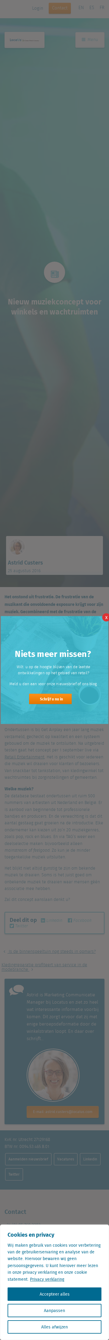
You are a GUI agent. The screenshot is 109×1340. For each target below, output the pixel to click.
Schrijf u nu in (51, 699)
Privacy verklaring (47, 1279)
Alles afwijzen (54, 1327)
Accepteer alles (55, 1294)
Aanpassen (54, 1310)
